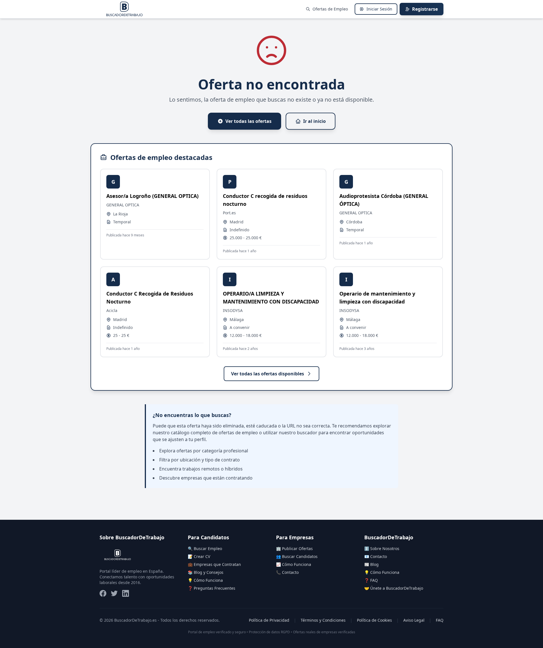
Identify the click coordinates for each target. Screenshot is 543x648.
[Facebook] (103, 593)
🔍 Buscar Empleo (205, 548)
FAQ (439, 620)
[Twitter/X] (114, 593)
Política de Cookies (374, 620)
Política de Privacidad (269, 620)
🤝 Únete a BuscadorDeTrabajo (393, 588)
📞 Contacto (287, 572)
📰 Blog (371, 564)
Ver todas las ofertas (248, 121)
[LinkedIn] (125, 593)
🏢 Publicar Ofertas (294, 548)
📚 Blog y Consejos (205, 572)
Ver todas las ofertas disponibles (267, 374)
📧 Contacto (375, 556)
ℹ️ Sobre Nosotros (381, 548)
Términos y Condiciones (323, 620)
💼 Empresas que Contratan (214, 564)
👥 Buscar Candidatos (297, 556)
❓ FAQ (371, 580)
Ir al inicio (314, 121)
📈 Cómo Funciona (293, 564)
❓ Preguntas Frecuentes (211, 588)
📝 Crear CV (199, 556)
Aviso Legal (414, 620)
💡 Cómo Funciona (205, 580)
